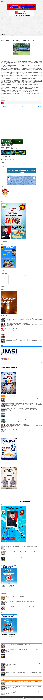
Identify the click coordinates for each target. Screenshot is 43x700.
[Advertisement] (21, 25)
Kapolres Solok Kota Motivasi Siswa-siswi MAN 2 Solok (16, 654)
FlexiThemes (16, 698)
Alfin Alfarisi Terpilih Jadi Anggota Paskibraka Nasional (16, 596)
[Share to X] (3, 100)
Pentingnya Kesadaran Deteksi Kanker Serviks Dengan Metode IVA (16, 323)
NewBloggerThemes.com (27, 698)
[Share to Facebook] (4, 100)
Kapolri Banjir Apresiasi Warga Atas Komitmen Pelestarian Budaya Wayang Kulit (21, 667)
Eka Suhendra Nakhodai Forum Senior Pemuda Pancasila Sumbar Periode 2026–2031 (20, 413)
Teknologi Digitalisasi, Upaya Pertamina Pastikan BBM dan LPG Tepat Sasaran (21, 546)
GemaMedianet (20, 697)
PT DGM (29, 697)
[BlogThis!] (2, 100)
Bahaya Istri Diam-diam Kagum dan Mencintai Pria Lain (14, 328)
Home (22, 106)
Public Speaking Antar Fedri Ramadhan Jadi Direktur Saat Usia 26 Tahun (19, 644)
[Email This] (1, 100)
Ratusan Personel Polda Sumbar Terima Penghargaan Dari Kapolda (17, 40)
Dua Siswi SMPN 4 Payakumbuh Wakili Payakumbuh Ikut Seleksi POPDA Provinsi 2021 (22, 606)
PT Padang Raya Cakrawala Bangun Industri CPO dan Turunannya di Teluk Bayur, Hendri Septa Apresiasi (23, 339)
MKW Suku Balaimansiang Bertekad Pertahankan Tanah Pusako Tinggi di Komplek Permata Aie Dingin (23, 318)
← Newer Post (3, 106)
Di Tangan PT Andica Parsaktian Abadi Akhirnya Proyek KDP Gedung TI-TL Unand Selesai (20, 408)
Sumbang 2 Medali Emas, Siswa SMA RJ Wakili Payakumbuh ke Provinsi (19, 601)
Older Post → (40, 106)
